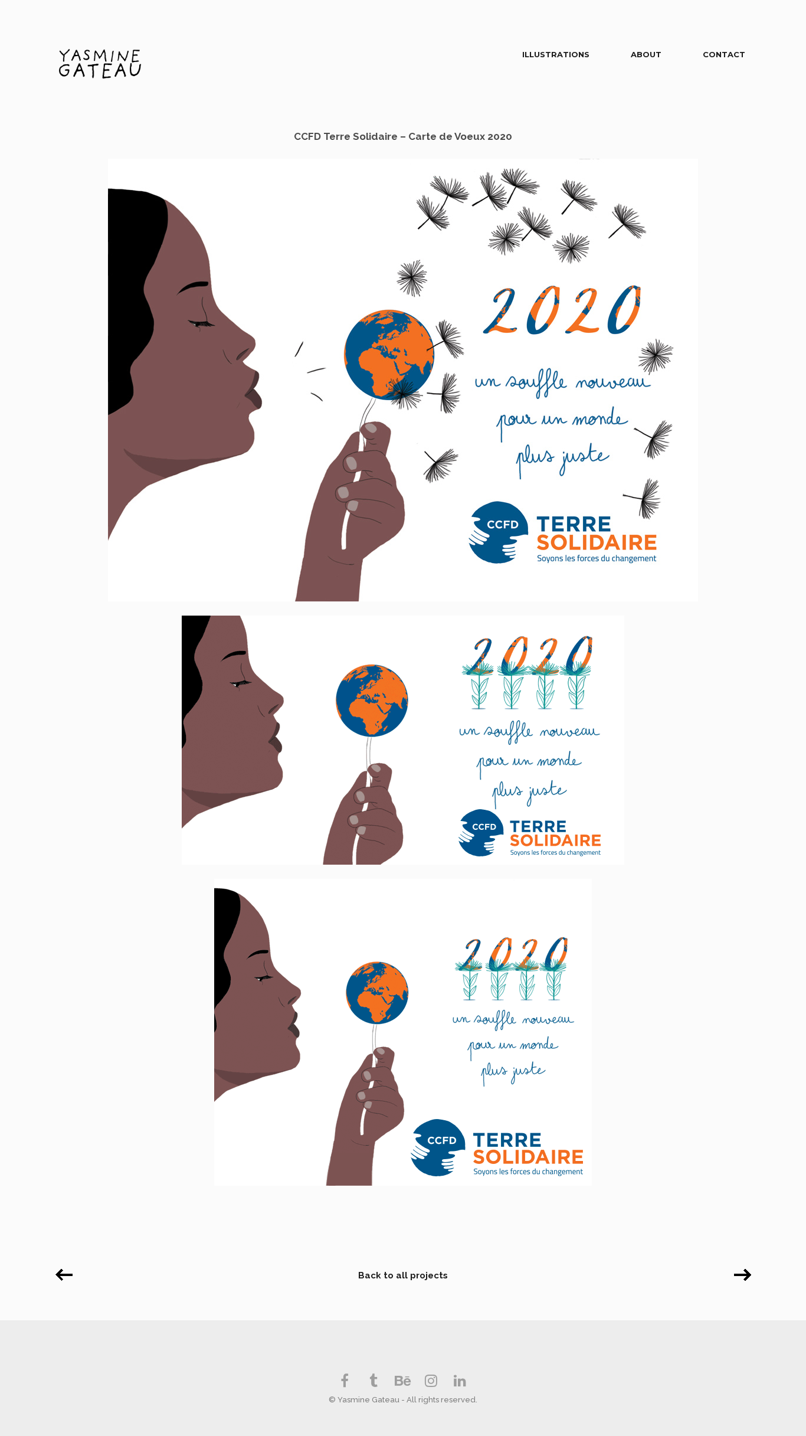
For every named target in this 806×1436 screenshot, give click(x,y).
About (646, 54)
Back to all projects (403, 1275)
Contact (724, 54)
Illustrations (555, 54)
